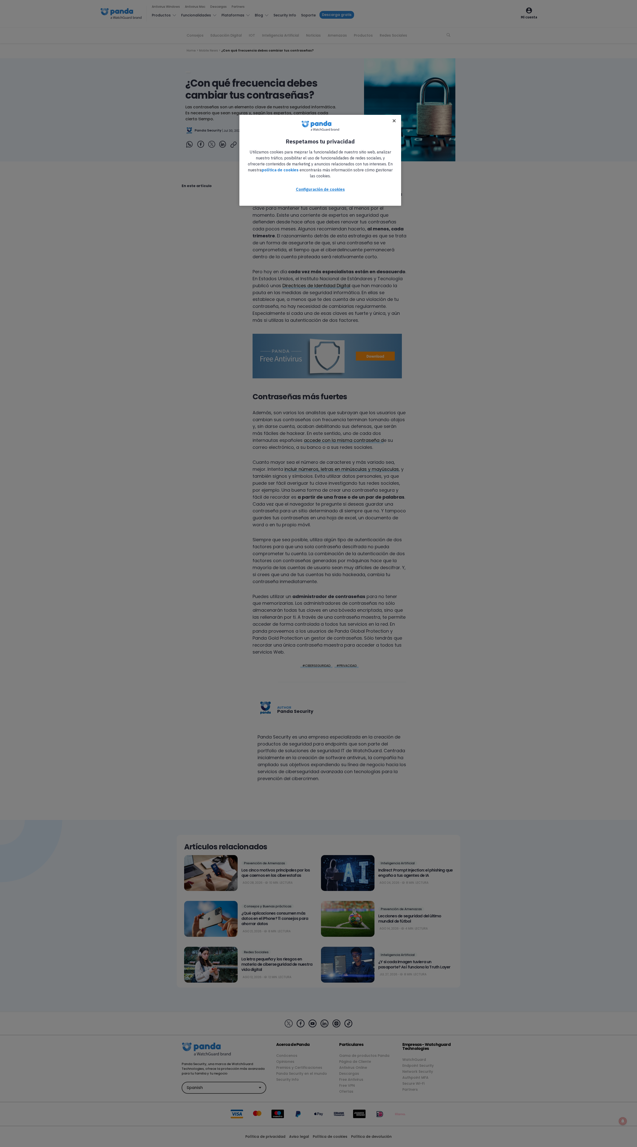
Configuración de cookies (320, 189)
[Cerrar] (394, 120)
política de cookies (280, 169)
